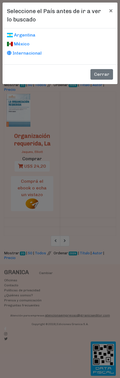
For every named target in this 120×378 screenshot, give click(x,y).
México (21, 44)
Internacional (26, 53)
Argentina (24, 35)
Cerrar (101, 74)
